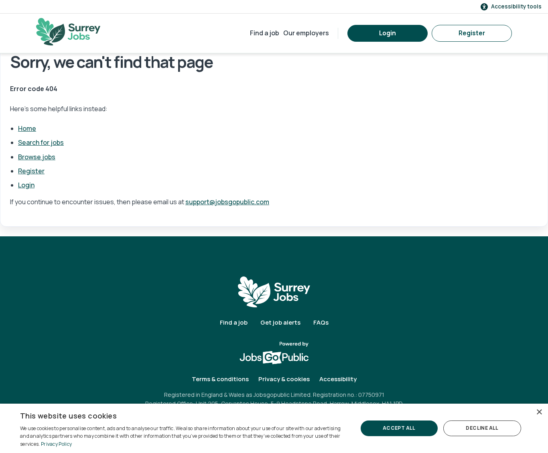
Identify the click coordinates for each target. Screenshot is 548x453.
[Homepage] (68, 32)
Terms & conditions (220, 379)
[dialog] (274, 428)
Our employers (306, 32)
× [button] (539, 412)
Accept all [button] (399, 428)
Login (387, 33)
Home (27, 128)
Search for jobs (41, 142)
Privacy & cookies (284, 379)
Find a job (264, 32)
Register (472, 33)
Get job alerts (280, 322)
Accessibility (338, 379)
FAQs (321, 322)
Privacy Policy (56, 444)
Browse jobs (36, 156)
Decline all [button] (482, 428)
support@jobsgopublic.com (227, 201)
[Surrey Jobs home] (274, 291)
